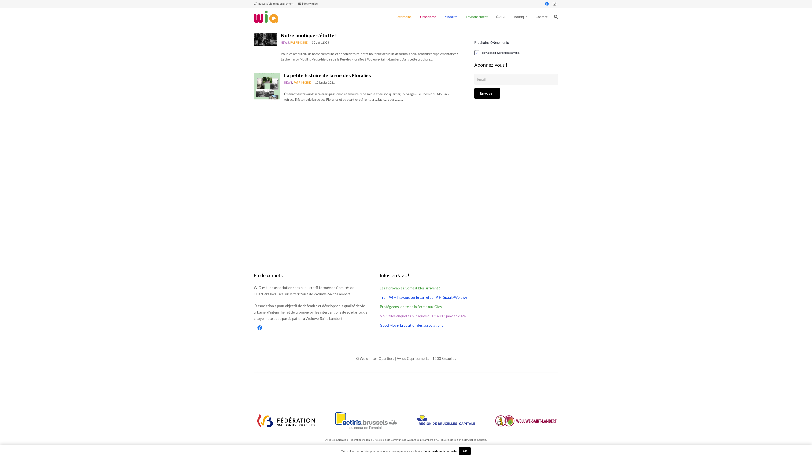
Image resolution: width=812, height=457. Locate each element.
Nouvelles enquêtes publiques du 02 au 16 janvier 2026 (423, 316)
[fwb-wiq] (286, 421)
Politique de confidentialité (440, 451)
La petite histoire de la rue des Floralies (327, 76)
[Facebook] (547, 4)
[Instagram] (554, 4)
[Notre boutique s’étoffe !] (265, 39)
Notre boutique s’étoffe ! (308, 36)
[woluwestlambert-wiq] (525, 421)
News (285, 42)
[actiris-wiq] (366, 421)
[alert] (516, 52)
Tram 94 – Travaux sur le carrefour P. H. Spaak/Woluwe (423, 297)
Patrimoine (298, 42)
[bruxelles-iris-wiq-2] (446, 421)
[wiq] (266, 16)
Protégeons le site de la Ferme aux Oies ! (412, 306)
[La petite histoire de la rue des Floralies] (267, 86)
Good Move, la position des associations (411, 325)
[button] (413, 17)
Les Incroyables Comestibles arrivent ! (410, 288)
